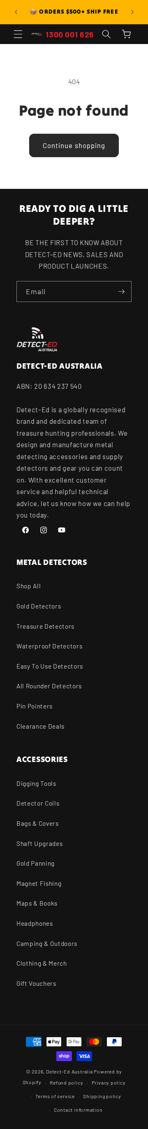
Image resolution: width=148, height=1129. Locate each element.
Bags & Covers (37, 823)
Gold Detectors (38, 606)
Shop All (28, 586)
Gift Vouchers (36, 983)
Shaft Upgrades (39, 843)
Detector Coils (37, 803)
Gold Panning (35, 863)
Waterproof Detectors (49, 646)
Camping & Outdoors (46, 943)
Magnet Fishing (38, 883)
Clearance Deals (40, 726)
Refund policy (66, 1082)
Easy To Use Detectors (49, 666)
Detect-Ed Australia (69, 1071)
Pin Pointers (34, 706)
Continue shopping (74, 145)
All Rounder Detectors (49, 686)
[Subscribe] (121, 291)
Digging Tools (36, 783)
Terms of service (55, 1096)
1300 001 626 (70, 34)
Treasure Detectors (45, 626)
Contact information (78, 1110)
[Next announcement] (132, 12)
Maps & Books (37, 903)
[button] (18, 34)
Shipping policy (102, 1096)
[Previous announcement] (16, 12)
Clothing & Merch (41, 963)
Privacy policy (109, 1082)
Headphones (34, 923)
